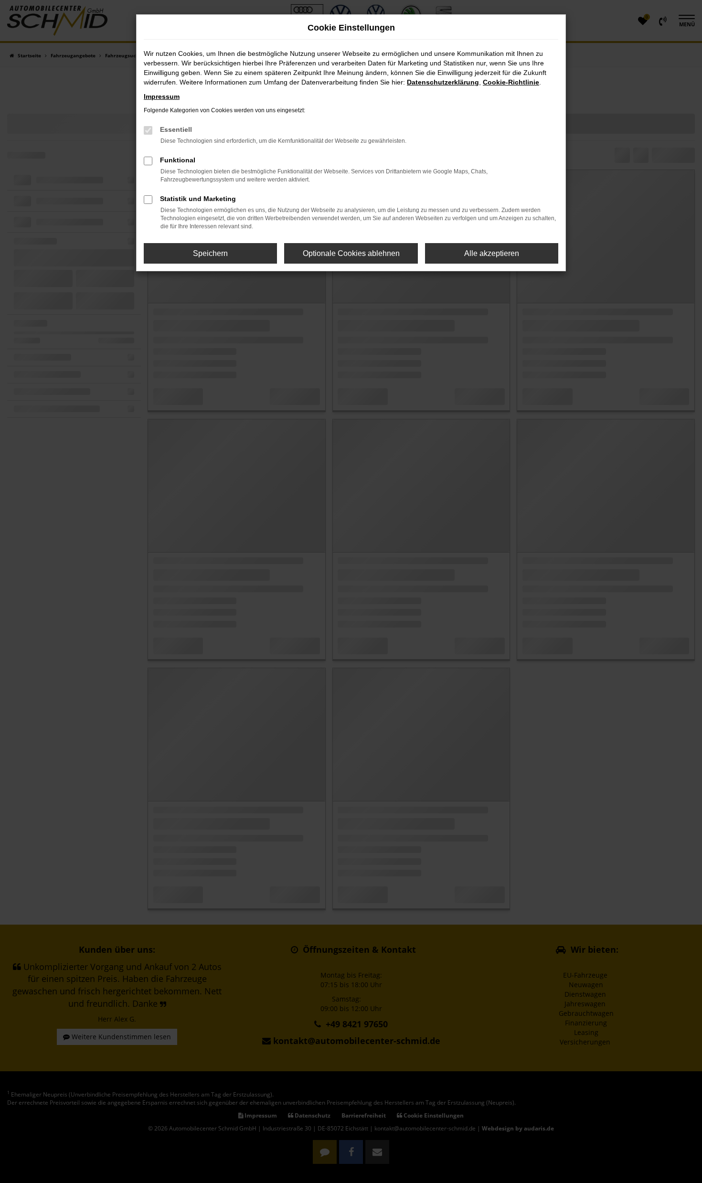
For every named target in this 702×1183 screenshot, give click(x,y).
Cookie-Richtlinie (511, 82)
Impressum (162, 96)
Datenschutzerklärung (443, 82)
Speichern (210, 253)
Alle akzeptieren (491, 253)
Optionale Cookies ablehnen (351, 253)
